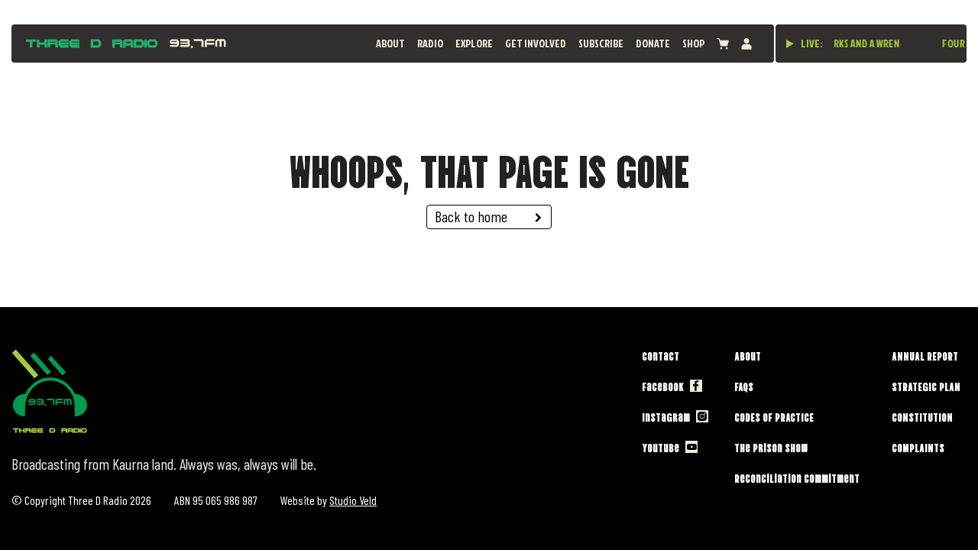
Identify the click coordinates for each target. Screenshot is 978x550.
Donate (653, 43)
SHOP (693, 43)
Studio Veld (353, 500)
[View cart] (723, 44)
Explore (474, 43)
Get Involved (535, 43)
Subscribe (600, 43)
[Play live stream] (790, 43)
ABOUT (390, 43)
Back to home (471, 216)
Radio (430, 43)
